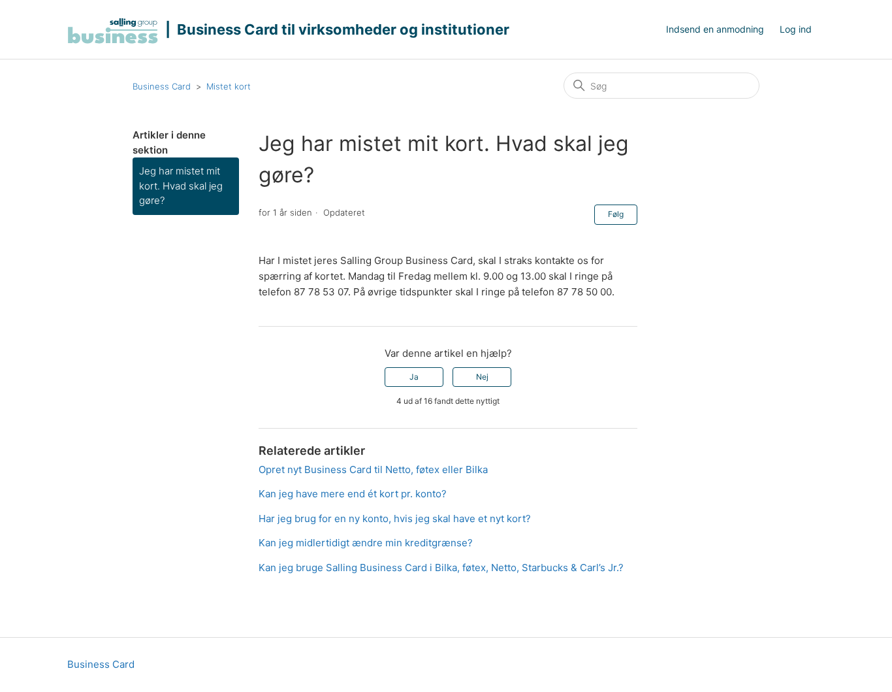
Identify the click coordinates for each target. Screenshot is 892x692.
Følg (616, 214)
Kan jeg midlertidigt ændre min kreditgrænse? (366, 542)
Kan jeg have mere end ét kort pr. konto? (353, 493)
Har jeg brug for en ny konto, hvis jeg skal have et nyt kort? (395, 518)
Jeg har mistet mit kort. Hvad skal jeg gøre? (181, 185)
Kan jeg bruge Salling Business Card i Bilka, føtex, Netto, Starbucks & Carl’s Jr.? (441, 567)
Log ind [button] (796, 29)
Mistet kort (228, 86)
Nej (482, 377)
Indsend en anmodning (715, 29)
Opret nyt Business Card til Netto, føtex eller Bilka (373, 469)
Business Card (162, 86)
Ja (414, 377)
